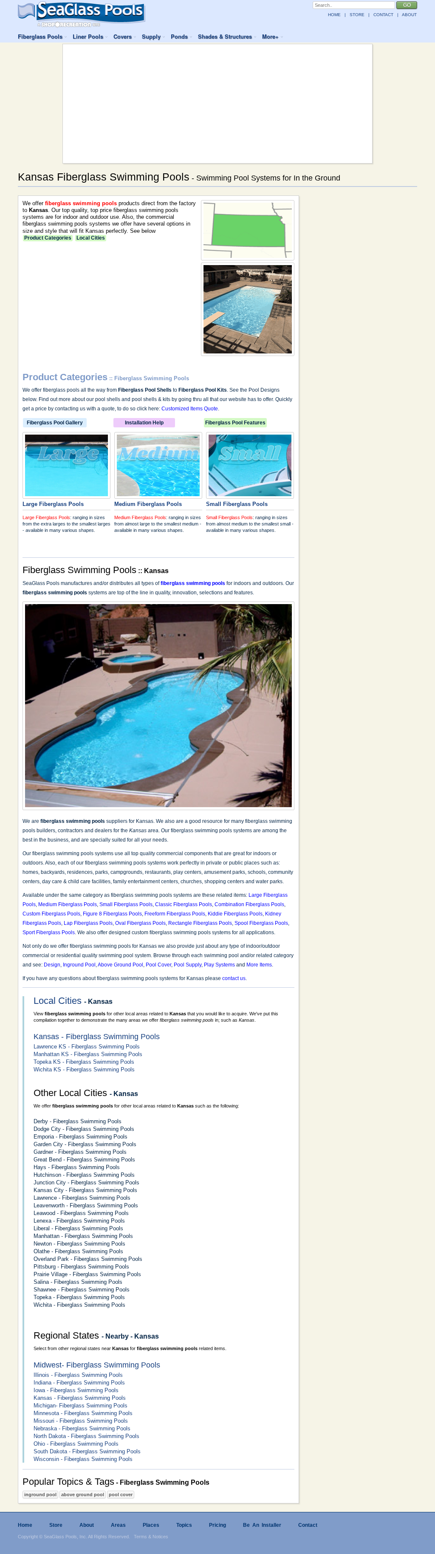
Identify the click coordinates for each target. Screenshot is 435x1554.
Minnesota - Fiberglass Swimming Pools (83, 1413)
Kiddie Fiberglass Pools (235, 914)
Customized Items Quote (189, 409)
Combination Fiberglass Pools (249, 904)
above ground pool (82, 1494)
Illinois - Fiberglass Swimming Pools (78, 1375)
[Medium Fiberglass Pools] (158, 494)
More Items (259, 965)
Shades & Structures (225, 36)
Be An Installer (262, 1525)
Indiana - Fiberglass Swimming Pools (79, 1382)
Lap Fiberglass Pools (88, 923)
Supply (151, 36)
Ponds (179, 36)
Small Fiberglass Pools (229, 517)
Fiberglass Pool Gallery (55, 423)
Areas (118, 1525)
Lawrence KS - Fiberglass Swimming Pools (87, 1046)
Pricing (217, 1525)
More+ (270, 36)
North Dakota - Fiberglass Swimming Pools (86, 1436)
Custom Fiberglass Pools (51, 914)
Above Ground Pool (120, 965)
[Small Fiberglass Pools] (250, 494)
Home (25, 1525)
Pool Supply (187, 965)
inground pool (40, 1494)
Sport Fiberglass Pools (49, 932)
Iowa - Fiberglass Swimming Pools (76, 1390)
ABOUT (409, 14)
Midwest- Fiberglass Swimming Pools (97, 1365)
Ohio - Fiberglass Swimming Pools (76, 1444)
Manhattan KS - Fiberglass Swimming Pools (88, 1054)
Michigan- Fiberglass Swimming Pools (80, 1405)
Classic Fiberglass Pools (183, 904)
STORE (357, 14)
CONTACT (383, 14)
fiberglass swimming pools (81, 203)
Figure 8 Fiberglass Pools (112, 914)
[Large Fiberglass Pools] (66, 494)
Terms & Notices (151, 1536)
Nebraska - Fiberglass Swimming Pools (82, 1428)
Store (55, 1525)
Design (52, 965)
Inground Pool (79, 965)
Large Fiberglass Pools (46, 517)
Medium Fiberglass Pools (140, 517)
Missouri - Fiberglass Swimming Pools (81, 1421)
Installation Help (144, 423)
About (86, 1525)
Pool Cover (158, 965)
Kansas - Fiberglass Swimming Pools (97, 1036)
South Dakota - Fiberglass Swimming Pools (87, 1451)
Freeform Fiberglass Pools (174, 914)
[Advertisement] (217, 103)
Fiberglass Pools (40, 36)
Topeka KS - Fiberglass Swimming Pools (84, 1062)
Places (151, 1525)
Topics (184, 1525)
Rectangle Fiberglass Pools (200, 923)
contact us (234, 978)
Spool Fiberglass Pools (261, 923)
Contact (307, 1525)
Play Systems (219, 965)
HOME (334, 14)
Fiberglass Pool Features (235, 423)
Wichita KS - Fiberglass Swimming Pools (84, 1069)
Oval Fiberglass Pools (140, 923)
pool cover (121, 1494)
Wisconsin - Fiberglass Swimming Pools (83, 1459)
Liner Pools (88, 36)
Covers (122, 36)
